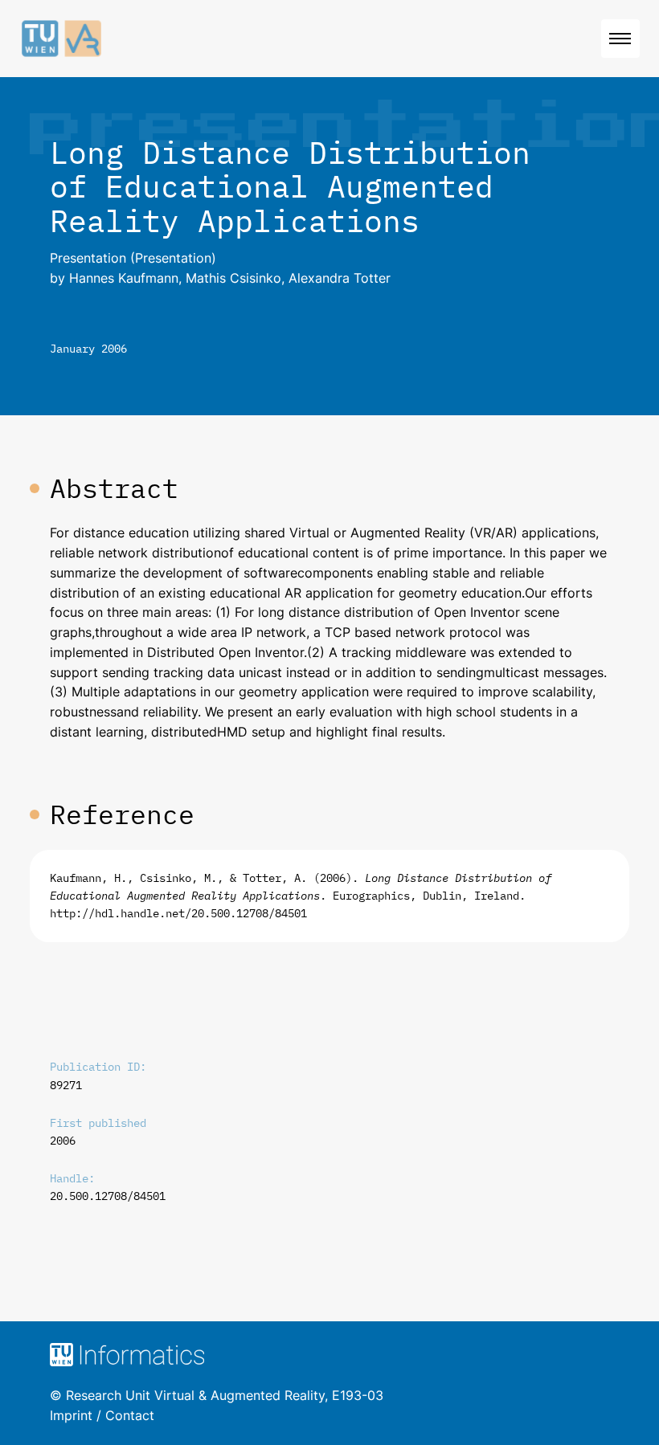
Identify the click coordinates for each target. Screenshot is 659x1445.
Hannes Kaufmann (123, 278)
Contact (129, 1415)
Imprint (71, 1415)
